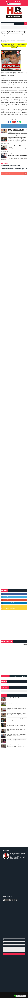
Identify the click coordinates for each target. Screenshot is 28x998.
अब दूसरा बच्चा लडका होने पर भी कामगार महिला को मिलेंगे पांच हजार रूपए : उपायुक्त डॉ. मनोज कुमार (17, 138)
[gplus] (10, 1)
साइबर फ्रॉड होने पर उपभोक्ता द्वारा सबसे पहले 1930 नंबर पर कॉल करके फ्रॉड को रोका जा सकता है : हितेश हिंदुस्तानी (17, 131)
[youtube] (17, 1)
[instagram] (12, 1)
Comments (23, 676)
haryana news (4, 41)
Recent (5, 676)
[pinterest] (19, 1)
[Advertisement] (14, 253)
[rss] (13, 1)
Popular (14, 676)
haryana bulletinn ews (21, 40)
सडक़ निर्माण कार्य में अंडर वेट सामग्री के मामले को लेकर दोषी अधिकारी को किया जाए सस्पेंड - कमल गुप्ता (17, 154)
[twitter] (6, 1)
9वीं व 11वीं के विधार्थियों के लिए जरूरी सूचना (14, 697)
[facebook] (8, 1)
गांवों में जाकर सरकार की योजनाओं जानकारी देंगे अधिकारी (15, 703)
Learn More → (6, 860)
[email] (15, 1)
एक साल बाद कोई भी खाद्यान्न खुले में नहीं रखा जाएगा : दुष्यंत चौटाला (17, 146)
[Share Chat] (21, 1)
